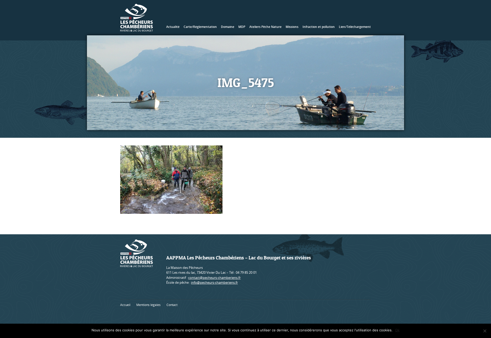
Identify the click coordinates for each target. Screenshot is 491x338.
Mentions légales (148, 305)
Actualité (173, 27)
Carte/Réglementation (200, 27)
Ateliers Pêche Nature (265, 27)
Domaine (227, 27)
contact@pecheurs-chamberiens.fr (214, 277)
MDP (241, 27)
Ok (397, 330)
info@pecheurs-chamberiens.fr (214, 282)
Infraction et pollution (319, 27)
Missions (292, 27)
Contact (171, 305)
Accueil (125, 305)
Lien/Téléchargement (355, 27)
